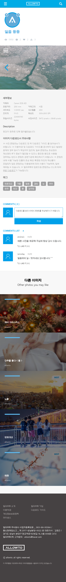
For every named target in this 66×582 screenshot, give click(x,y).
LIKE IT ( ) (25, 246)
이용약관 (7, 510)
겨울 (19, 184)
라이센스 (7, 518)
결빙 (36, 184)
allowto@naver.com (33, 537)
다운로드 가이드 (39, 144)
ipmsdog (21, 254)
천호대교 (8, 184)
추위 (51, 184)
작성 (39, 221)
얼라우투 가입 (37, 506)
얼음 (27, 184)
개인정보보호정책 (11, 514)
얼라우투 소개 (9, 506)
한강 (15, 189)
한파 (7, 189)
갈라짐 (31, 189)
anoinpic (20, 237)
